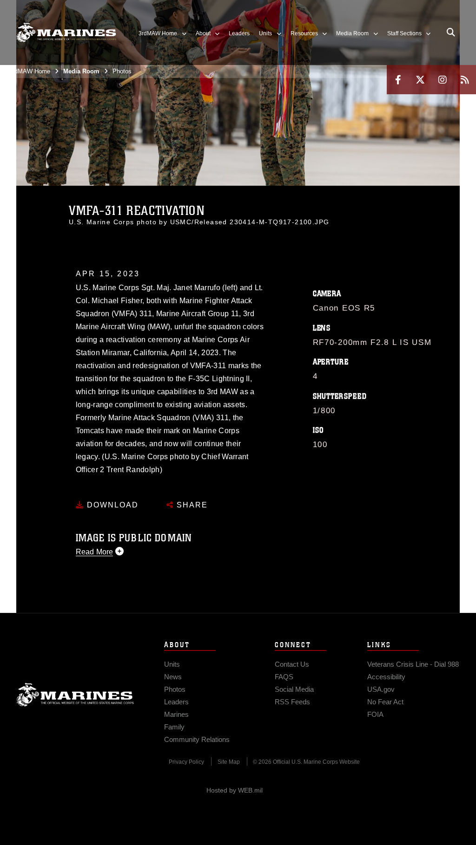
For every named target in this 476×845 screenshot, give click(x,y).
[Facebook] (398, 79)
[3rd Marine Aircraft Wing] (66, 33)
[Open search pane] (451, 32)
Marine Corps (75, 694)
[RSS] (465, 79)
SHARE (191, 505)
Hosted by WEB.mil (234, 790)
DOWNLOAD (111, 505)
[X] (420, 79)
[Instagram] (442, 79)
